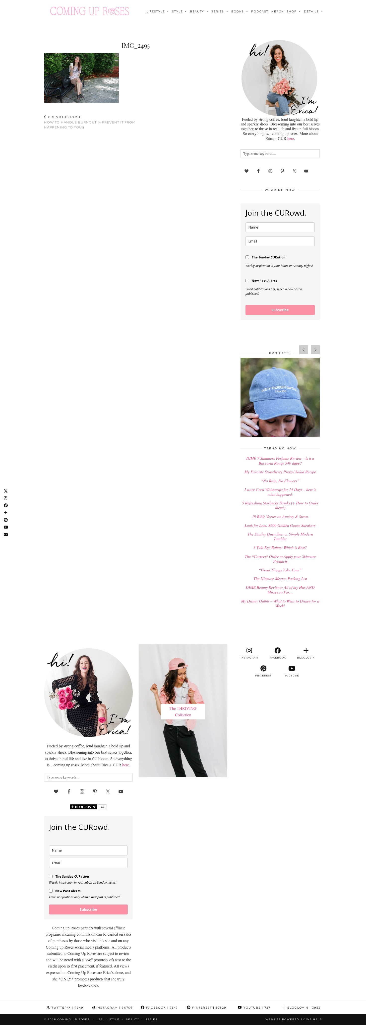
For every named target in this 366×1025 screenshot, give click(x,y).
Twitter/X (66, 1007)
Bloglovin (303, 1007)
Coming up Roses (73, 1019)
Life (99, 1019)
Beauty (197, 11)
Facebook (161, 1007)
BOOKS (237, 11)
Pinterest (208, 1007)
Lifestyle (155, 11)
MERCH (277, 11)
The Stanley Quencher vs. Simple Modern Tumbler (280, 536)
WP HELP (314, 1019)
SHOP (292, 11)
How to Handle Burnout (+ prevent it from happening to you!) (89, 122)
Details (311, 11)
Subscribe (280, 309)
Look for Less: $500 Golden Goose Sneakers (280, 525)
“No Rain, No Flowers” (280, 480)
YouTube (256, 1007)
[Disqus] (135, 198)
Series (217, 11)
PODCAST (259, 11)
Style (177, 11)
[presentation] (303, 349)
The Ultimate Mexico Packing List (280, 578)
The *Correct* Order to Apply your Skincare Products (280, 559)
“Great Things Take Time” (280, 569)
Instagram (114, 1007)
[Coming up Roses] (90, 11)
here (290, 138)
